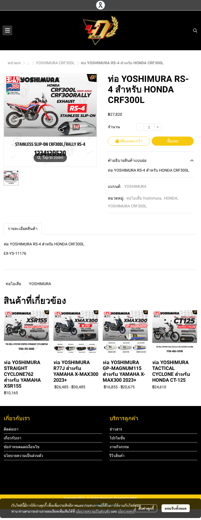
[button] (195, 30)
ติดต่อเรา (11, 429)
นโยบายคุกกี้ (126, 511)
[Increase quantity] (157, 127)
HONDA (171, 198)
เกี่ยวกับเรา (12, 438)
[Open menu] (7, 30)
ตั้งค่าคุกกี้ (146, 508)
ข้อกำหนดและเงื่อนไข (21, 446)
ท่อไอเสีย (13, 283)
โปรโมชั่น (117, 438)
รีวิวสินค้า (117, 455)
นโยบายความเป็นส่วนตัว (93, 511)
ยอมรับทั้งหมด (176, 508)
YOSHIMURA (135, 186)
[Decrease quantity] (140, 127)
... (28, 63)
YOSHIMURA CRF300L (55, 63)
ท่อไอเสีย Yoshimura (144, 198)
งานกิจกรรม (119, 446)
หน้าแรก (14, 63)
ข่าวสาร (116, 429)
